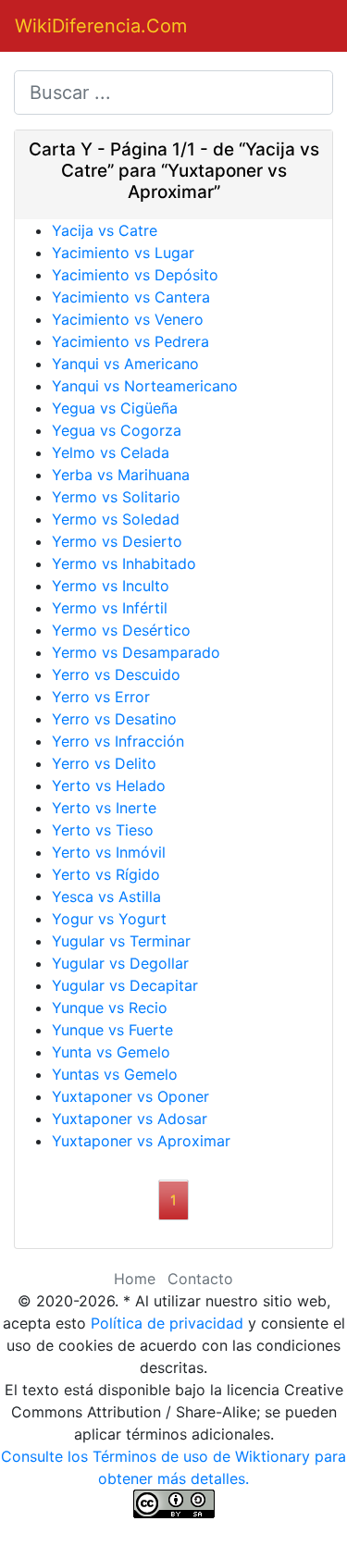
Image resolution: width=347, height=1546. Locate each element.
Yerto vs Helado (109, 785)
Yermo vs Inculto (110, 585)
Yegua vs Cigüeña (115, 408)
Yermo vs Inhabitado (124, 563)
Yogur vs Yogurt (109, 918)
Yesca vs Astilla (106, 896)
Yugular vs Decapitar (125, 985)
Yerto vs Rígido (106, 874)
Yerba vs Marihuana (121, 474)
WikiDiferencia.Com (101, 26)
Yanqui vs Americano (125, 363)
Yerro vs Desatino (114, 719)
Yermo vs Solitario (116, 497)
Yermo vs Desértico (121, 630)
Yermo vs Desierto (117, 541)
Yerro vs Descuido (116, 674)
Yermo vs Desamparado (136, 652)
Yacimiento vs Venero (128, 319)
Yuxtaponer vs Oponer (130, 1096)
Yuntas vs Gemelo (115, 1074)
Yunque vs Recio (109, 1007)
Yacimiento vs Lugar (123, 252)
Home (134, 1278)
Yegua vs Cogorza (116, 430)
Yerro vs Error (101, 696)
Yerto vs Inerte (104, 807)
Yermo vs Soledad (116, 519)
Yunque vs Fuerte (112, 1029)
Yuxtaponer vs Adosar (129, 1118)
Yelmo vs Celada (110, 452)
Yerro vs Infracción (118, 741)
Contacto (200, 1278)
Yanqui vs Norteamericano (145, 386)
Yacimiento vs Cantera (131, 297)
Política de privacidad (167, 1323)
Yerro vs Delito (104, 763)
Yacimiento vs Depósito (135, 275)
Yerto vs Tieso (103, 830)
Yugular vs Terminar (121, 941)
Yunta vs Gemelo (111, 1052)
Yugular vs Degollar (120, 963)
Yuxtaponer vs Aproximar (141, 1141)
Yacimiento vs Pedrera (130, 341)
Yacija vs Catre (104, 230)
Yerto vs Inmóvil (109, 852)
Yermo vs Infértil (109, 608)
